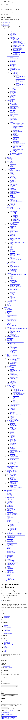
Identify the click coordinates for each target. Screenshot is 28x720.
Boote (11, 344)
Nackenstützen (16, 46)
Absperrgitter (13, 443)
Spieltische (12, 297)
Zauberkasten (13, 300)
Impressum (6, 647)
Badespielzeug (13, 185)
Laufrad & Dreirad (14, 231)
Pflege (10, 57)
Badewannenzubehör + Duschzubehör (16, 535)
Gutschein (6, 580)
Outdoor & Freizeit (10, 320)
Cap (8, 498)
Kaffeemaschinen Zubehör (16, 370)
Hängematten (13, 464)
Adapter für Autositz (17, 124)
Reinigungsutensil (14, 375)
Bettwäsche (12, 423)
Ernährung (11, 102)
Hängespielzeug (13, 189)
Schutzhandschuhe (14, 377)
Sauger (11, 115)
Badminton (9, 309)
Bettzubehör (12, 424)
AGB (5, 646)
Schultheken (12, 258)
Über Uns (6, 640)
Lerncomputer (10, 551)
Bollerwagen (13, 226)
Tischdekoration (13, 362)
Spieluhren (12, 203)
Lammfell (15, 133)
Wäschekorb (12, 93)
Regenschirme (10, 324)
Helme (11, 228)
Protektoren (12, 234)
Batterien (9, 547)
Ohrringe (12, 525)
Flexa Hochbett (16, 389)
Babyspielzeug (12, 182)
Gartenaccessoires (11, 537)
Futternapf (9, 559)
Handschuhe (9, 502)
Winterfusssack (16, 54)
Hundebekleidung (11, 563)
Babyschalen (13, 34)
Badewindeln (13, 62)
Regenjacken (10, 508)
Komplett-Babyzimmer (15, 404)
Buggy (11, 122)
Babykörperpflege (14, 58)
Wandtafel (12, 261)
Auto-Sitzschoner (17, 42)
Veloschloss (9, 339)
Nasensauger (13, 68)
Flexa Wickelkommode (18, 394)
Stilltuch (8, 518)
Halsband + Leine (11, 560)
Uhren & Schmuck (13, 522)
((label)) (2, 693)
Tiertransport (10, 568)
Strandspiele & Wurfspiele (13, 336)
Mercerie (12, 373)
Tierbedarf (8, 557)
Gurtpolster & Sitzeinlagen (19, 45)
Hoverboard (12, 230)
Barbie (11, 276)
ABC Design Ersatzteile (18, 145)
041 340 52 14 (6, 22)
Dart (8, 313)
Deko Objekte (13, 359)
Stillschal (12, 166)
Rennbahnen (13, 177)
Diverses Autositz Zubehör (19, 44)
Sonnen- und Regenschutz (19, 52)
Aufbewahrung (13, 419)
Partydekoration (13, 269)
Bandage (12, 477)
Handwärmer (16, 130)
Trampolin (12, 332)
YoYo (11, 298)
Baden (8, 155)
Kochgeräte (12, 110)
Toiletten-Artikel (13, 89)
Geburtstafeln (10, 100)
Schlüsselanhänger (11, 509)
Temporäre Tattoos (14, 272)
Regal (11, 410)
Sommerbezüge (16, 50)
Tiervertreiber (10, 540)
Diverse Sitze (13, 462)
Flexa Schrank (16, 396)
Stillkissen (12, 165)
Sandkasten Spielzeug (15, 331)
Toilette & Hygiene (11, 470)
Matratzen (12, 432)
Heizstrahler (12, 66)
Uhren (11, 526)
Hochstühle (12, 459)
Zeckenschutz (10, 570)
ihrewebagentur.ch (5, 712)
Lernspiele (12, 250)
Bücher (5, 307)
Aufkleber (8, 571)
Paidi (13, 397)
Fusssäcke (15, 129)
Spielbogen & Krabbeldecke (16, 201)
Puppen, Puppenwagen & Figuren (16, 274)
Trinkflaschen (13, 118)
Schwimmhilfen (13, 348)
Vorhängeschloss (10, 541)
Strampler (9, 520)
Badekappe (12, 343)
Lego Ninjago (16, 219)
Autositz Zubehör (15, 39)
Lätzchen (12, 111)
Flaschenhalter (10, 321)
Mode (7, 491)
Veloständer (9, 340)
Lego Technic (16, 222)
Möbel (10, 386)
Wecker (11, 531)
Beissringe (12, 65)
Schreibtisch (12, 416)
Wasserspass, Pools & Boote (15, 342)
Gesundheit (11, 475)
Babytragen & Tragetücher (16, 153)
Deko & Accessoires (13, 358)
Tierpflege (9, 567)
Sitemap (5, 651)
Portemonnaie (10, 505)
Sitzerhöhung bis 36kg (15, 38)
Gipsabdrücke (13, 187)
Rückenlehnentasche (17, 49)
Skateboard (12, 239)
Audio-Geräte (10, 545)
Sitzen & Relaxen (12, 456)
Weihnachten (13, 365)
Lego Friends (16, 218)
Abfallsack (9, 356)
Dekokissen (9, 366)
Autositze (11, 33)
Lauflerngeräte (13, 193)
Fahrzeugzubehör (11, 536)
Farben (11, 246)
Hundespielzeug (10, 564)
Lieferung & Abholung (9, 644)
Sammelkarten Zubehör (15, 294)
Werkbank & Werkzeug (15, 286)
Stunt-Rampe (13, 240)
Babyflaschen (13, 103)
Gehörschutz (13, 448)
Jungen (8, 575)
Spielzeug (15, 53)
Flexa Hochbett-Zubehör (18, 390)
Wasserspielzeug (13, 350)
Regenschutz (16, 134)
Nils (13, 401)
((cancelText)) (4, 686)
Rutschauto (12, 236)
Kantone (9, 578)
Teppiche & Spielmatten (12, 468)
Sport (7, 308)
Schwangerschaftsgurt (12, 513)
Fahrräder (12, 227)
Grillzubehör (10, 539)
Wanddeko (12, 262)
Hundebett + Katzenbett (12, 562)
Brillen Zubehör (10, 497)
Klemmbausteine (13, 211)
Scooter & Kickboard (15, 238)
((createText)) (11, 695)
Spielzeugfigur (13, 181)
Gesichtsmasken (10, 501)
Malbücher (12, 253)
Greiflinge (12, 188)
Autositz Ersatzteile (17, 41)
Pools (11, 346)
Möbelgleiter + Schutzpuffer (13, 420)
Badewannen (13, 61)
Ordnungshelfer (13, 374)
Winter (10, 351)
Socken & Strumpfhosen (12, 514)
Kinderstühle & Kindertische (16, 414)
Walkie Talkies (10, 556)
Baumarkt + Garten (10, 532)
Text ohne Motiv (10, 572)
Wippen (11, 463)
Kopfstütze (12, 429)
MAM (16, 75)
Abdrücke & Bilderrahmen (13, 56)
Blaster (11, 172)
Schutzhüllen (10, 555)
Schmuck (9, 510)
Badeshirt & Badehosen (12, 495)
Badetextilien (13, 60)
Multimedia (8, 544)
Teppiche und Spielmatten (16, 259)
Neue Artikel (7, 616)
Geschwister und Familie (12, 576)
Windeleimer (13, 97)
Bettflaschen (12, 478)
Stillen (10, 162)
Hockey (8, 317)
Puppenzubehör (13, 281)
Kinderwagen (12, 119)
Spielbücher (12, 204)
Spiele (11, 296)
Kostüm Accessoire (14, 266)
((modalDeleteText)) (13, 686)
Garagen (12, 176)
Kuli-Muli (15, 73)
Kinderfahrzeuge (12, 224)
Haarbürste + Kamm (11, 474)
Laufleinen (9, 161)
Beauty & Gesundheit (10, 471)
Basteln (11, 243)
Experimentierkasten (14, 245)
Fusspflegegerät (13, 485)
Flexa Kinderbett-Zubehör (19, 393)
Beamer (8, 548)
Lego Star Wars (16, 220)
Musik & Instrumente (12, 263)
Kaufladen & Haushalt (15, 284)
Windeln (12, 96)
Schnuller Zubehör (17, 87)
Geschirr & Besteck (14, 107)
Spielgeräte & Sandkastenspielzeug (17, 328)
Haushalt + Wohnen (10, 355)
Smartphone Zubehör (12, 553)
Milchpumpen (13, 112)
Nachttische (12, 409)
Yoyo (8, 304)
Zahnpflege (12, 99)
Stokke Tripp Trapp (14, 458)
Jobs (5, 648)
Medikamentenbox (14, 481)
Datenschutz (15, 710)
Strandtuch (9, 467)
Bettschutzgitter (13, 425)
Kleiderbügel (10, 383)
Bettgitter (12, 447)
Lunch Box (12, 251)
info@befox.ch (8, 667)
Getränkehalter (16, 142)
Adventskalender (14, 289)
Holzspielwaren (13, 191)
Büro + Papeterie (8, 490)
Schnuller (14, 72)
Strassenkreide (13, 335)
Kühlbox (9, 323)
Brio (11, 209)
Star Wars (12, 180)
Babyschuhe (9, 494)
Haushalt (10, 367)
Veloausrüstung (10, 338)
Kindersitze (12, 37)
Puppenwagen (13, 280)
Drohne (11, 173)
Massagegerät (13, 482)
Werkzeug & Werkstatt (12, 543)
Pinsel (11, 257)
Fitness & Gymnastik (12, 315)
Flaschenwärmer (13, 104)
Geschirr (12, 369)
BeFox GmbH (7, 710)
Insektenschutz (13, 428)
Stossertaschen (16, 138)
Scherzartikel (13, 270)
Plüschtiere (12, 197)
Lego (13, 212)
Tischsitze (12, 460)
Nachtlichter (12, 435)
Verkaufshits (6, 617)
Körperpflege (11, 483)
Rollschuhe (12, 235)
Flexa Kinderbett (16, 392)
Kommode (12, 408)
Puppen (11, 278)
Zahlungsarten (7, 642)
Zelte (8, 354)
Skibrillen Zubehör (14, 352)
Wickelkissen (13, 95)
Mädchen (9, 574)
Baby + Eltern (9, 31)
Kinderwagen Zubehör (17, 123)
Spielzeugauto (13, 178)
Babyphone (12, 444)
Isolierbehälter (13, 108)
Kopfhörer (9, 549)
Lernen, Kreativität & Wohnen (15, 242)
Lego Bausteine (16, 213)
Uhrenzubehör (13, 529)
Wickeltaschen (16, 141)
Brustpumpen (13, 164)
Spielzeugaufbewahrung (12, 466)
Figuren (11, 277)
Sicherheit (9, 327)
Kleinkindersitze (13, 35)
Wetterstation (13, 382)
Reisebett (9, 157)
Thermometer (13, 91)
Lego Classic (16, 215)
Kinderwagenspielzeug (18, 131)
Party (10, 265)
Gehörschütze (10, 158)
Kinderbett (12, 406)
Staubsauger (12, 378)
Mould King (12, 223)
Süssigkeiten (9, 303)
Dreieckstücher (10, 499)
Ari (13, 398)
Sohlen (8, 516)
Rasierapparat (13, 489)
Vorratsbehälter (13, 379)
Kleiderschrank (13, 405)
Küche (11, 371)
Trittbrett (15, 139)
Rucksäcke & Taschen (15, 154)
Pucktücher (12, 436)
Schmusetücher (13, 200)
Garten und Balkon (14, 361)
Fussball (8, 316)
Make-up (12, 486)
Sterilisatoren (13, 116)
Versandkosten (7, 643)
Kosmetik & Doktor (14, 285)
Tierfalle (8, 566)
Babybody (9, 493)
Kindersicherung (13, 450)
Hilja (14, 400)
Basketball (9, 311)
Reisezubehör (10, 506)
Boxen (8, 312)
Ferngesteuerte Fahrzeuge (16, 174)
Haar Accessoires (11, 473)
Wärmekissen (13, 92)
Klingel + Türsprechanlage (16, 451)
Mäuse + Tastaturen (11, 552)
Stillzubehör (12, 88)
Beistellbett (12, 412)
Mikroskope (12, 255)
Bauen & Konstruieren (14, 208)
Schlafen (10, 421)
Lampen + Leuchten (11, 385)
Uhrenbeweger (13, 528)
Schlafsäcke (12, 437)
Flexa (13, 388)
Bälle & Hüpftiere (11, 205)
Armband (12, 524)
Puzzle (11, 199)
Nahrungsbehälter (14, 114)
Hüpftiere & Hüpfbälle (15, 192)
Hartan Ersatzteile (17, 146)
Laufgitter (12, 417)
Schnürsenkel (10, 512)
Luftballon (12, 267)
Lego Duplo (15, 216)
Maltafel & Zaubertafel (15, 254)
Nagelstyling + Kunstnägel (16, 487)
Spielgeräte (12, 330)
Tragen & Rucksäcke (13, 151)
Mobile (11, 196)
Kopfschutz (15, 402)
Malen (11, 195)
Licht (11, 232)
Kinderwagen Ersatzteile (17, 143)
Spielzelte (9, 305)
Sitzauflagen (15, 135)
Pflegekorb (12, 70)
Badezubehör (13, 64)
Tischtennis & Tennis (12, 319)
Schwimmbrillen (13, 347)
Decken (11, 427)
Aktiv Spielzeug (13, 184)
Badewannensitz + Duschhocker (14, 533)
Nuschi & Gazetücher (15, 69)
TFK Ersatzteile (16, 147)
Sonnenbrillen (10, 160)
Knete (11, 247)
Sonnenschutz (16, 137)
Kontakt (5, 650)
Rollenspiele (11, 282)
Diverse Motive (10, 579)
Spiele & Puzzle (12, 288)
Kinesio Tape (13, 479)
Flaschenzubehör (14, 106)
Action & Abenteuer (13, 170)
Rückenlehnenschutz (17, 48)
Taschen (8, 521)
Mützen (8, 504)
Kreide (11, 249)
